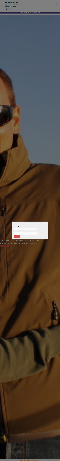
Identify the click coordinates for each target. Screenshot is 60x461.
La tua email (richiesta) (18, 226)
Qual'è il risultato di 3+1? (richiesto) (21, 231)
